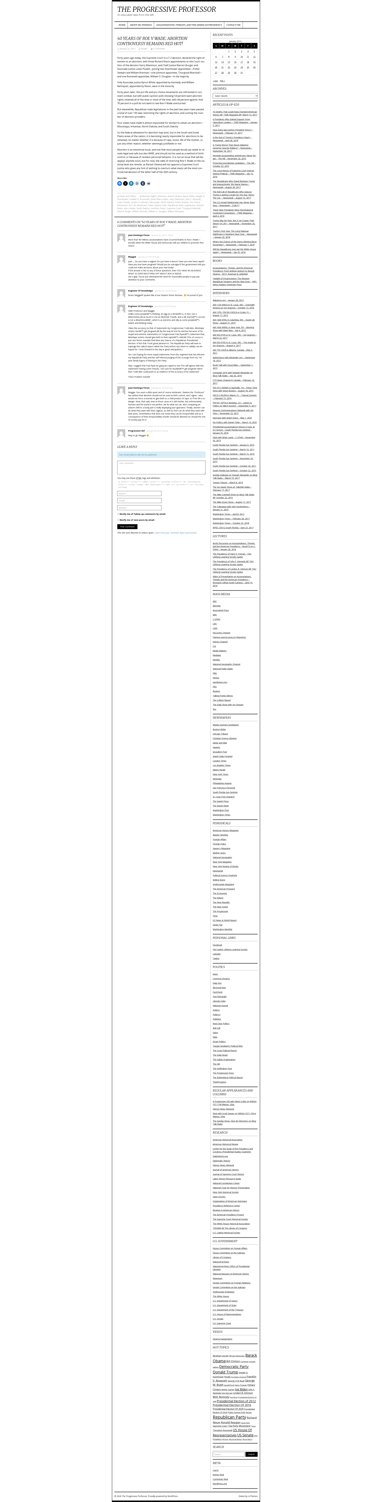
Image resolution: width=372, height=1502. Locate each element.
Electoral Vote (219, 987)
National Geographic (222, 857)
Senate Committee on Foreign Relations (232, 1282)
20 (216, 67)
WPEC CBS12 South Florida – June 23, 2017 (233, 527)
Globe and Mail (220, 742)
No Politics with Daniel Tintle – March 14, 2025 (235, 422)
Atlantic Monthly (220, 835)
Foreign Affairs (219, 839)
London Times (219, 760)
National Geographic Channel (226, 664)
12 (254, 56)
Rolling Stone (219, 879)
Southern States (158, 208)
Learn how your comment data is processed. (176, 532)
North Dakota (167, 202)
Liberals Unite (219, 1001)
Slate (215, 1037)
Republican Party (229, 1417)
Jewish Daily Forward (222, 756)
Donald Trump (225, 1372)
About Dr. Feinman (141, 25)
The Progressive (220, 911)
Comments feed (220, 1479)
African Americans (237, 1356)
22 (229, 67)
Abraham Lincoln (221, 1355)
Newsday (217, 778)
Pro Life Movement (138, 205)
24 (241, 67)
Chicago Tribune (220, 733)
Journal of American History (226, 1169)
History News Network (223, 1109)
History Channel (220, 641)
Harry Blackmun (176, 199)
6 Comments (159, 48)
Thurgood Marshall (191, 208)
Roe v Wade (129, 208)
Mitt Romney (221, 1397)
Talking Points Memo (223, 695)
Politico (216, 1010)
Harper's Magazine (221, 848)
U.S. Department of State (224, 1305)
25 (248, 67)
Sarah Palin (245, 1423)
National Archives (221, 1261)
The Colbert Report (222, 700)
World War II (247, 1439)
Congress (244, 1361)
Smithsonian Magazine (223, 884)
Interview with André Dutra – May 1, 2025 (232, 417)
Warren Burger (124, 211)
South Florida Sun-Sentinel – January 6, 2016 (233, 445)
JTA (214, 646)
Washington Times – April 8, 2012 (228, 514)
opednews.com (220, 682)
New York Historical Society (226, 1192)
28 (222, 72)
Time (215, 915)
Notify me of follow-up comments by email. (143, 514)
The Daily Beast (220, 1055)
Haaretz (216, 747)
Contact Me (233, 25)
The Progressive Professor (166, 9)
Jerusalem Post (220, 751)
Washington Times (221, 814)
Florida (227, 1376)
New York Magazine (222, 861)
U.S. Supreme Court (222, 1323)
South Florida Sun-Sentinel (225, 792)
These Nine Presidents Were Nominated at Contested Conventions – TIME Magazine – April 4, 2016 (233, 213)
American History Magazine (226, 830)
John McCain (227, 1393)
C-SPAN (216, 619)
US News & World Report (225, 920)
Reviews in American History (226, 1210)
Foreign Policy (219, 844)
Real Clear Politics (221, 1023)
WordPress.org (220, 1483)
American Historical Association (227, 1139)
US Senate (245, 1435)
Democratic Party (234, 1366)
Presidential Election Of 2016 (232, 1405)
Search (251, 1454)
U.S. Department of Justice (225, 1300)
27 (216, 72)
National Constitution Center (226, 1183)
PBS (215, 686)
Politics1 (217, 1014)
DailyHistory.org (220, 1156)
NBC (215, 673)
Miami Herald (219, 769)
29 (229, 72)
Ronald (144, 48)
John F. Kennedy (193, 199)
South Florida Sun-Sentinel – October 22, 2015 (234, 470)
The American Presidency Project (228, 1214)
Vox (214, 709)
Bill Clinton (233, 1361)
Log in (216, 1470)
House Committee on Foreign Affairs (230, 1248)
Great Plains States (159, 199)
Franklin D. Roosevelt (139, 199)
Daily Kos (217, 983)
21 (222, 67)
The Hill (216, 1064)
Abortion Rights (149, 196)
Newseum (217, 1278)
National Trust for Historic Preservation (231, 1187)
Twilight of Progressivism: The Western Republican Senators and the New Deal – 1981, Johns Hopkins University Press (235, 281)
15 (229, 62)
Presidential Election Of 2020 (228, 1408)
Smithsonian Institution (223, 1291)
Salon (215, 1032)
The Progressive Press (223, 1073)
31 (241, 72)
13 (216, 62)
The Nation (218, 897)
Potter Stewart (182, 202)
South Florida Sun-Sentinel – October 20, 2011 (234, 466)
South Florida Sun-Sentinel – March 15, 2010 (233, 454)
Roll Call (216, 1028)
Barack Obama (175, 196)
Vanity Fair (217, 924)
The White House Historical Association (231, 1223)
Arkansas (162, 196)
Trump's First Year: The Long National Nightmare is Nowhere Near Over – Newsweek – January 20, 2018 (235, 234)
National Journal (220, 1005)
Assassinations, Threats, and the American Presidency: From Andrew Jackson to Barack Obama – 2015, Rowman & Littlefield (233, 271)
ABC (215, 601)
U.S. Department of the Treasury (228, 1309)
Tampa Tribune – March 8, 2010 (228, 482)
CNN (215, 628)
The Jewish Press (221, 801)
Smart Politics (219, 1041)
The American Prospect (224, 888)
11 (248, 56)
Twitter (216, 958)
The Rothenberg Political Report (228, 1077)
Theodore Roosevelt (222, 1430)
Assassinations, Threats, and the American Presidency (189, 25)
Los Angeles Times (222, 765)
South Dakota (143, 208)
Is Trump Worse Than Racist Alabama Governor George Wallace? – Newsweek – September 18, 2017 (232, 148)
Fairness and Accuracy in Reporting (229, 637)
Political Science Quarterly (225, 875)
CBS (215, 623)
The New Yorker (220, 906)
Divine (242, 1496)
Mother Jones (219, 852)
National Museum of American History (231, 1273)
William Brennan (139, 211)
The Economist (220, 893)
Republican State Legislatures (181, 205)
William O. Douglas (157, 211)
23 (235, 67)
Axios (215, 974)
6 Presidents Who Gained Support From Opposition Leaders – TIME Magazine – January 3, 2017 (235, 122)
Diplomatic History (221, 1160)
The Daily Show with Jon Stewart (228, 704)
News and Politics (128, 196)
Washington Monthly (222, 929)
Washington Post (221, 810)
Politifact (217, 1019)
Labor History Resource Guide (227, 1178)
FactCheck (217, 992)
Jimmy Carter (227, 1389)
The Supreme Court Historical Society (230, 1219)
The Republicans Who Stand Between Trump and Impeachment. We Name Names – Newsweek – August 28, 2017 (234, 184)
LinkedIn (217, 954)
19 (254, 62)
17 (241, 62)
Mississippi (155, 202)
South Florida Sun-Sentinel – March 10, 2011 (233, 449)
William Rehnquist (176, 211)
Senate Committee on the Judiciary (229, 1287)
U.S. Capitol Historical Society (226, 1232)
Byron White (188, 196)
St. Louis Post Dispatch (224, 796)
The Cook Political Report (225, 1050)
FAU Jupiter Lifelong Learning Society (230, 949)
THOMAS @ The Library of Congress (230, 1228)
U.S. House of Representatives (227, 1314)
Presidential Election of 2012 (236, 1401)
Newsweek (218, 870)
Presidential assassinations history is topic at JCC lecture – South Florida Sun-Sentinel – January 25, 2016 (234, 429)
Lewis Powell (123, 202)
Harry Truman (241, 1385)
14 (222, 62)
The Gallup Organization (224, 1059)
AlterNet (217, 605)
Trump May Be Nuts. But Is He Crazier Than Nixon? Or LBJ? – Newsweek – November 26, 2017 (234, 223)
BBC (215, 614)
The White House (221, 1296)
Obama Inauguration (222, 1339)
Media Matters (220, 650)
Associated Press (221, 610)
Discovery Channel (221, 632)
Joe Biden (241, 1389)
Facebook (217, 945)
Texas (253, 1426)
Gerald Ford (229, 1385)
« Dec (215, 80)
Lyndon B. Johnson (139, 202)
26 (254, 67)
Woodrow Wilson (235, 1439)
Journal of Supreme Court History (228, 1174)
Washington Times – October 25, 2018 (231, 523)
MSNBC (216, 659)
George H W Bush (236, 1380)
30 (235, 72)
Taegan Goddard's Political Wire (228, 1046)
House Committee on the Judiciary (229, 1252)
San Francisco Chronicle (224, 787)
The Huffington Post (222, 1068)
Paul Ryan (234, 1397)
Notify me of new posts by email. (137, 520)
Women (225, 1439)
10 (241, 56)
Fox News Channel (238, 1377)
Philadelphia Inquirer (222, 783)
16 (235, 62)
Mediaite (217, 655)
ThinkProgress (219, 1082)
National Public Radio (223, 668)
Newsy (216, 677)
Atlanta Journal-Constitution (226, 724)
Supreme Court (174, 208)
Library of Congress (222, 1257)
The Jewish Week (221, 805)
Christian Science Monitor (225, 738)
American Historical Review (225, 1144)
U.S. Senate (218, 1318)
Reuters (216, 691)
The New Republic (221, 902)
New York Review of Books (225, 866)
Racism (249, 1412)
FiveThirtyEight (220, 996)
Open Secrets (219, 1196)
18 (248, 62)
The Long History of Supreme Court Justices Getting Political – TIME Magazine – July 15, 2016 (233, 173)
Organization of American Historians (230, 1201)
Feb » (222, 80)
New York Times (220, 774)
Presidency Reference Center (226, 1205)
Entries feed (218, 1474)
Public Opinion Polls (157, 205)
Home (122, 25)
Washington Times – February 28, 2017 (231, 518)
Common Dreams (221, 978)
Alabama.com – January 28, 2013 (228, 300)
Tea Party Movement (239, 1425)
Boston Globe (219, 729)
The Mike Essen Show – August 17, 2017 (232, 502)
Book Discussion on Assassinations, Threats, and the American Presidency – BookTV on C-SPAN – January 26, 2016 (234, 546)
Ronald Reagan (230, 1422)
